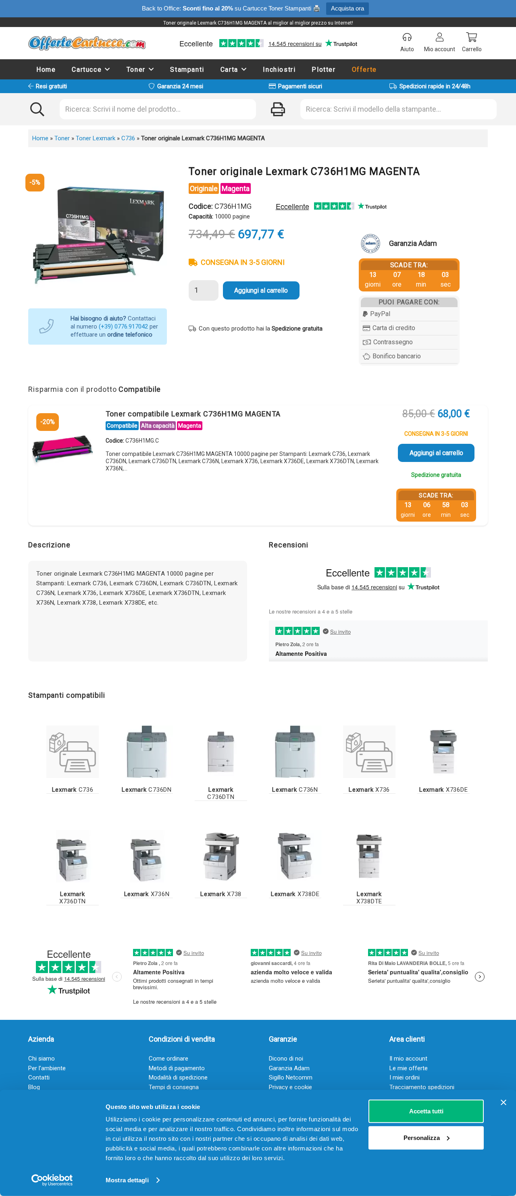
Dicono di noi (286, 1058)
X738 (220, 894)
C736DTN (220, 793)
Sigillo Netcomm (290, 1077)
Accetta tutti (426, 1111)
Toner (62, 138)
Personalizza (422, 1137)
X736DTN (72, 897)
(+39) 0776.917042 (123, 326)
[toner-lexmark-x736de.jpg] (443, 752)
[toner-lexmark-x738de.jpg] (295, 856)
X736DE (443, 789)
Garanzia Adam (289, 1068)
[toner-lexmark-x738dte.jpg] (369, 856)
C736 (128, 138)
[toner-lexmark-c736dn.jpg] (147, 752)
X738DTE (369, 897)
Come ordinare (168, 1058)
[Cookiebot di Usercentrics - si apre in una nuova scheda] (52, 1180)
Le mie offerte (408, 1068)
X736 (369, 789)
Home (40, 138)
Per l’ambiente (47, 1068)
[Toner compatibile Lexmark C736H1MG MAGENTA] (62, 447)
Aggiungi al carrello (261, 290)
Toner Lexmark (95, 138)
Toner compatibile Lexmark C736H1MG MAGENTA (193, 414)
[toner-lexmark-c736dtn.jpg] (221, 752)
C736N (295, 789)
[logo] (87, 43)
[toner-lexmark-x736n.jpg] (147, 856)
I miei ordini (404, 1077)
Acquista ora (347, 8)
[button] (107, 69)
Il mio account (408, 1058)
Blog (34, 1087)
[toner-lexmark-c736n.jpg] (295, 752)
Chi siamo (41, 1058)
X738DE (295, 894)
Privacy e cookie (290, 1087)
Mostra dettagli (127, 1180)
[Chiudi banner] (503, 1102)
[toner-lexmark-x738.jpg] (221, 856)
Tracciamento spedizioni (421, 1087)
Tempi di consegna (174, 1087)
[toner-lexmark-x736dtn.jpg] (72, 856)
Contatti (39, 1077)
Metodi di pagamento (177, 1068)
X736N (147, 894)
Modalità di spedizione (178, 1077)
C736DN (147, 789)
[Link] (72, 752)
